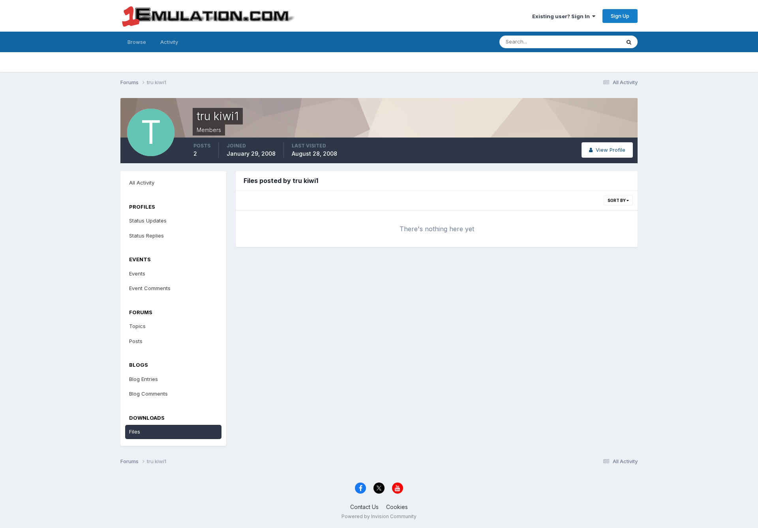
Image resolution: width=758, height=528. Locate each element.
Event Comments (150, 288)
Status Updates (592, 42)
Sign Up (620, 16)
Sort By (617, 200)
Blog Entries (143, 379)
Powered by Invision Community (379, 516)
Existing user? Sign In (562, 16)
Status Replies (146, 235)
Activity (169, 42)
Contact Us (364, 506)
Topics (137, 326)
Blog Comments (148, 393)
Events (137, 273)
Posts (136, 341)
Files (134, 431)
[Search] (629, 42)
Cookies (397, 506)
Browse (137, 42)
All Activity (141, 182)
